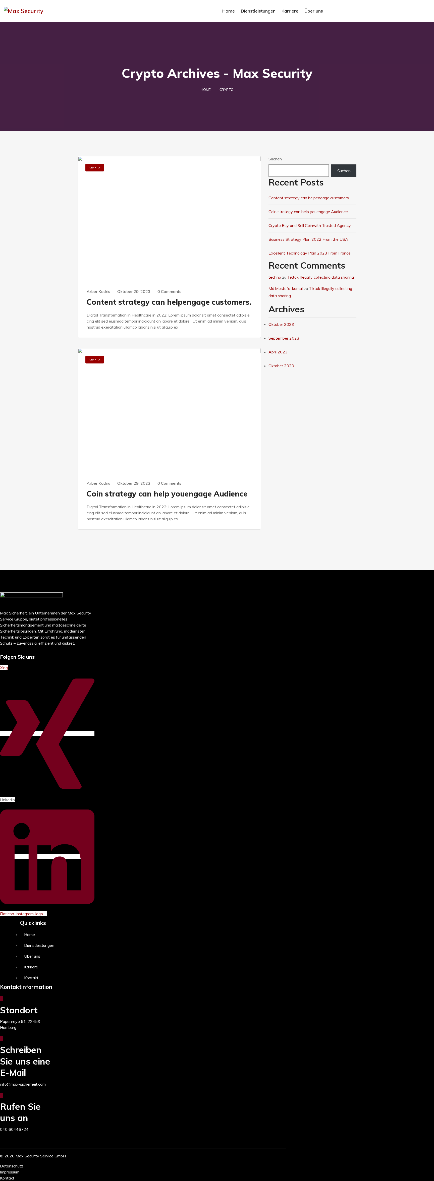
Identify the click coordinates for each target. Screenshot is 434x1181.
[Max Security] (54, 10)
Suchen (275, 158)
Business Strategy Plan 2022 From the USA (308, 239)
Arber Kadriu (98, 291)
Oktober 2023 (281, 324)
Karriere (290, 11)
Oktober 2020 (281, 365)
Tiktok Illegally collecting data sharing (320, 277)
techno (274, 277)
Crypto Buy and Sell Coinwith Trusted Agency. (309, 225)
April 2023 (278, 351)
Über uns (313, 11)
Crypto (94, 167)
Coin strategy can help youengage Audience (167, 494)
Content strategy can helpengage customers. (169, 302)
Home (228, 11)
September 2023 (283, 338)
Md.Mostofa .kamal (285, 288)
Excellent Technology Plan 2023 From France (309, 253)
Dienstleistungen (258, 11)
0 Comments (169, 291)
